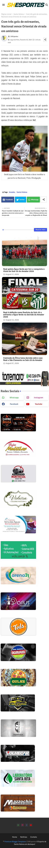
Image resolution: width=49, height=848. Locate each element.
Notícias (23, 837)
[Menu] (3, 5)
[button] (47, 5)
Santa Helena (19, 14)
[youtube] (30, 825)
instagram (38, 397)
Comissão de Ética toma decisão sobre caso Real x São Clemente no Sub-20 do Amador (22, 359)
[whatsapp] (18, 825)
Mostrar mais (40, 230)
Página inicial (6, 14)
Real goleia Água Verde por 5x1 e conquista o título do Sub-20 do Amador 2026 (23, 270)
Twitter (22, 200)
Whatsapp (34, 200)
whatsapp (14, 397)
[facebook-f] (26, 825)
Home (14, 837)
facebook (14, 404)
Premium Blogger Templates (15, 841)
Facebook (9, 200)
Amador (12, 192)
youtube (38, 404)
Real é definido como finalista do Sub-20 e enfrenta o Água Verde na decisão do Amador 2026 (23, 314)
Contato (33, 837)
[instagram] (22, 825)
